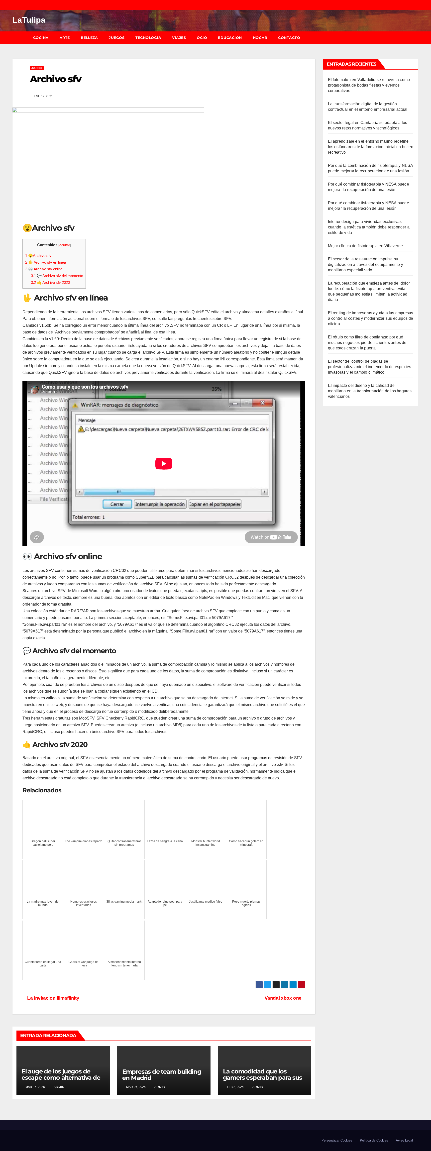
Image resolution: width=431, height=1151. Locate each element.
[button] (417, 37)
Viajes (179, 37)
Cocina (41, 37)
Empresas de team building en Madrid (161, 1074)
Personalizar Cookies (337, 1140)
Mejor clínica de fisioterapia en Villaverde (365, 246)
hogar (260, 37)
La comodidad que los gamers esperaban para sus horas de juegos (262, 1077)
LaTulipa (28, 19)
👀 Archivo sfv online (44, 269)
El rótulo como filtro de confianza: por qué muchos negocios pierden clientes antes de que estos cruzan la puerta (367, 342)
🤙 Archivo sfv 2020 (50, 282)
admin (59, 1087)
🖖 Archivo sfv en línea (45, 262)
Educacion (230, 37)
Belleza (89, 37)
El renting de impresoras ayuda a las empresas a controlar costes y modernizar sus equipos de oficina (370, 318)
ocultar (64, 245)
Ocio (202, 37)
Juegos (116, 37)
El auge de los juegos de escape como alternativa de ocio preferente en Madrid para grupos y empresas (60, 1081)
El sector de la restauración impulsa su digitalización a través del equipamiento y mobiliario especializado (365, 264)
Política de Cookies (374, 1140)
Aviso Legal (404, 1140)
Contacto (289, 37)
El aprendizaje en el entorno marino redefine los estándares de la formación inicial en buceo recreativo (370, 146)
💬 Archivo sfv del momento (57, 276)
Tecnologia (148, 37)
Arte (65, 37)
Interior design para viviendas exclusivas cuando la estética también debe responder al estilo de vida (369, 227)
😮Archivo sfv (38, 255)
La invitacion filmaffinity (52, 998)
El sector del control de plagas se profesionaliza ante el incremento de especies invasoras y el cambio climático (369, 366)
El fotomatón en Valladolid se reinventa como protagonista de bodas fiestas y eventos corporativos (369, 85)
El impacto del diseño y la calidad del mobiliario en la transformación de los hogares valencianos (370, 391)
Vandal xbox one (283, 998)
